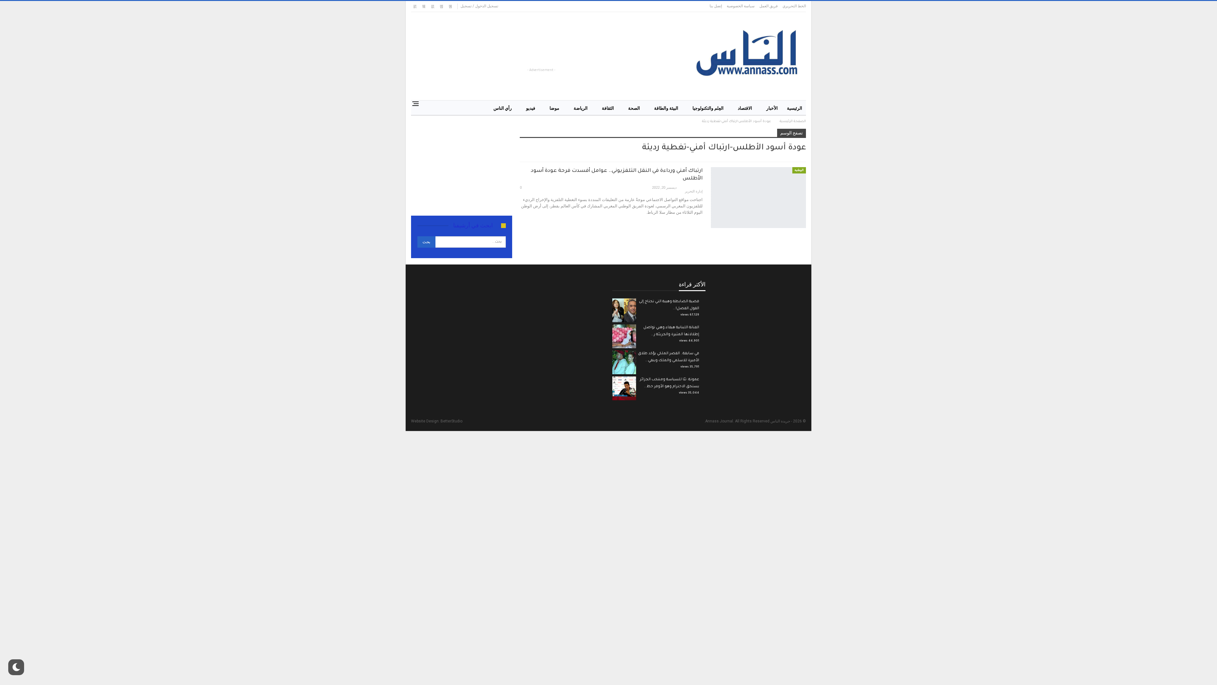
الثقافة (608, 108)
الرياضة (581, 108)
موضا (554, 108)
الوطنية (799, 170)
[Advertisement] (556, 52)
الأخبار (772, 108)
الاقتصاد (745, 108)
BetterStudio (451, 421)
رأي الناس (502, 108)
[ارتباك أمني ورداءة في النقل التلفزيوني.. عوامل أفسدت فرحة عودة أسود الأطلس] (758, 197)
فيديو (530, 108)
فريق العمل (768, 6)
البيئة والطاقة (666, 108)
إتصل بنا (716, 6)
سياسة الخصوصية (741, 6)
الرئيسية (794, 108)
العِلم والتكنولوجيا (708, 108)
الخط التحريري (794, 6)
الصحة (634, 108)
